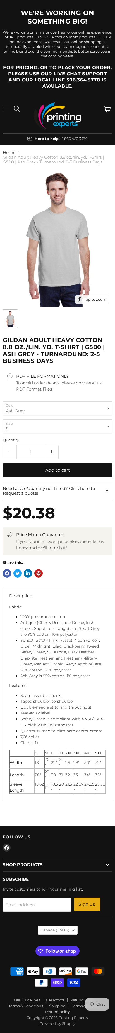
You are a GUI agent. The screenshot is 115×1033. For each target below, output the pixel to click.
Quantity (11, 440)
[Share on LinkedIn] (28, 573)
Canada (55, 930)
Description (20, 595)
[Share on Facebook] (7, 573)
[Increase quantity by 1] (52, 452)
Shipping (57, 1006)
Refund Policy (82, 1000)
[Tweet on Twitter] (17, 573)
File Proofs (55, 1000)
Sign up (87, 904)
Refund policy (57, 1011)
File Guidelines (27, 1000)
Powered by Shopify (57, 1023)
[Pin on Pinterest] (38, 573)
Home (9, 152)
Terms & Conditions (26, 1006)
